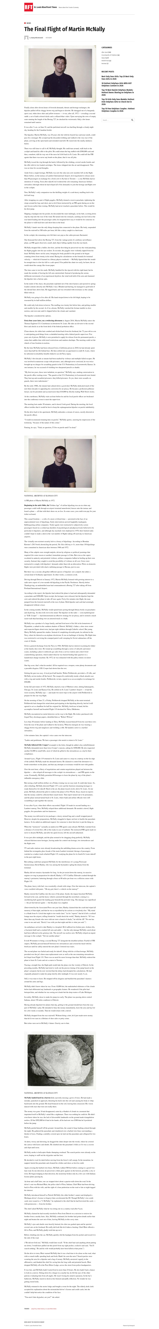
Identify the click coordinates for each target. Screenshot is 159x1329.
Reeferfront (105, 61)
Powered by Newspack (129, 1325)
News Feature (41, 1309)
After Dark (105, 52)
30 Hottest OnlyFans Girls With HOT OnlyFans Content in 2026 (117, 84)
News (29, 23)
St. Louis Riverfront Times (45, 7)
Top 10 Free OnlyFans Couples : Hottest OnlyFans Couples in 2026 (118, 109)
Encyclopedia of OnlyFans (109, 55)
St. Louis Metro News (50, 1309)
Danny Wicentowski (37, 38)
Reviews (104, 63)
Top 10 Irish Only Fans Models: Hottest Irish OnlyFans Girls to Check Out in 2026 (118, 101)
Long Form (34, 1309)
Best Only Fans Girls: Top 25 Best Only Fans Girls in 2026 (118, 77)
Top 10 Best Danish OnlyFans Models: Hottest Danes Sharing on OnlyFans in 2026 (118, 92)
